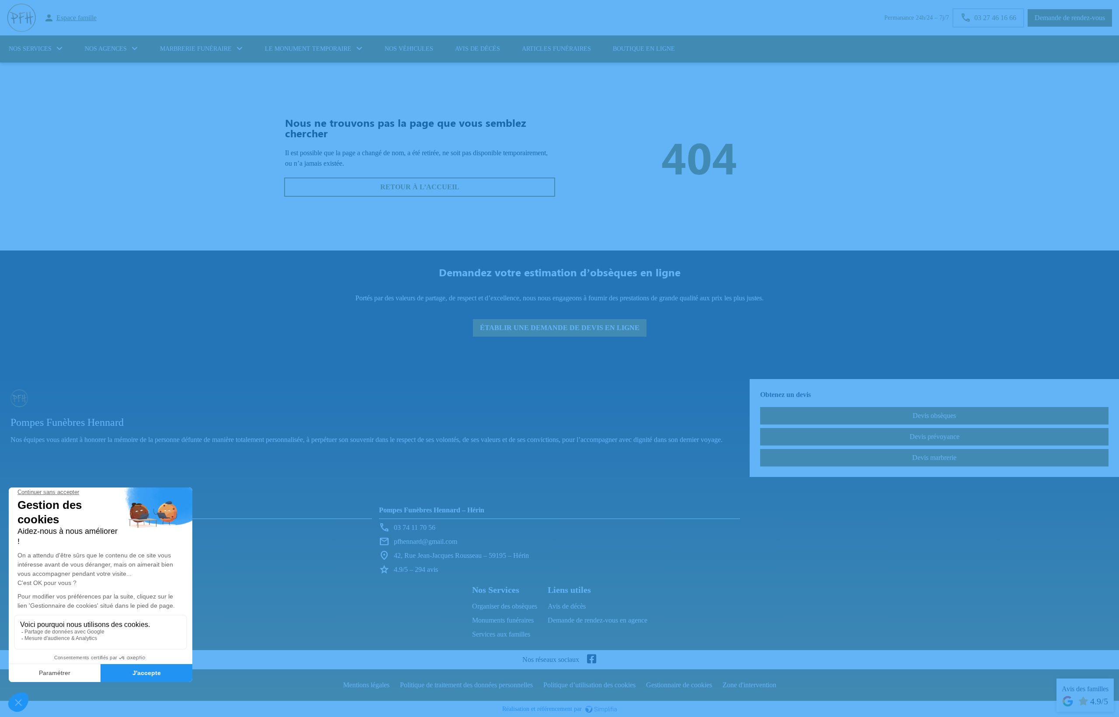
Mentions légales (366, 685)
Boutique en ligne (644, 48)
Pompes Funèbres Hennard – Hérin (431, 510)
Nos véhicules (409, 48)
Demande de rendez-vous (1070, 17)
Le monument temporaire (308, 48)
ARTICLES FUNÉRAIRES (556, 48)
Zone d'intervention (749, 685)
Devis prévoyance (934, 436)
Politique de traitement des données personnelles (466, 685)
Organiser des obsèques (504, 606)
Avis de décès (477, 48)
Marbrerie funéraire (196, 48)
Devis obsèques (934, 415)
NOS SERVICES (30, 48)
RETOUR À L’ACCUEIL (419, 187)
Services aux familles (501, 634)
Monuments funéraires (503, 620)
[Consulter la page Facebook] (591, 660)
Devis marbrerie (934, 457)
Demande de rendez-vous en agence (597, 620)
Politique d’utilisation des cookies (589, 685)
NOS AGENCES (106, 48)
